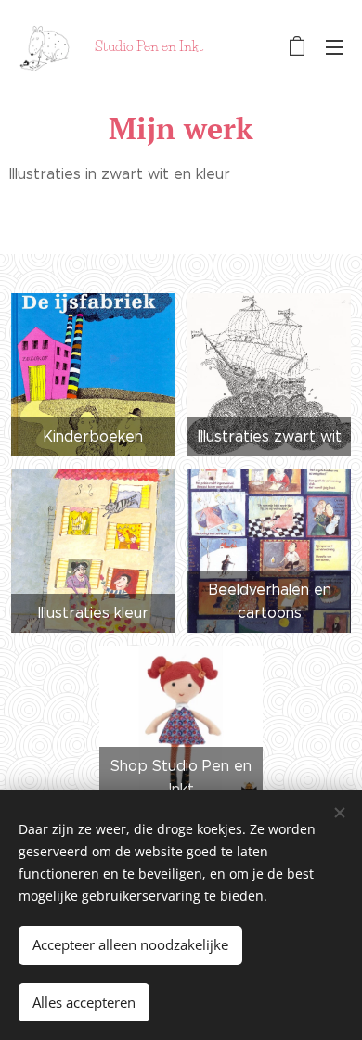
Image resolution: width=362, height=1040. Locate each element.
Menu (334, 46)
